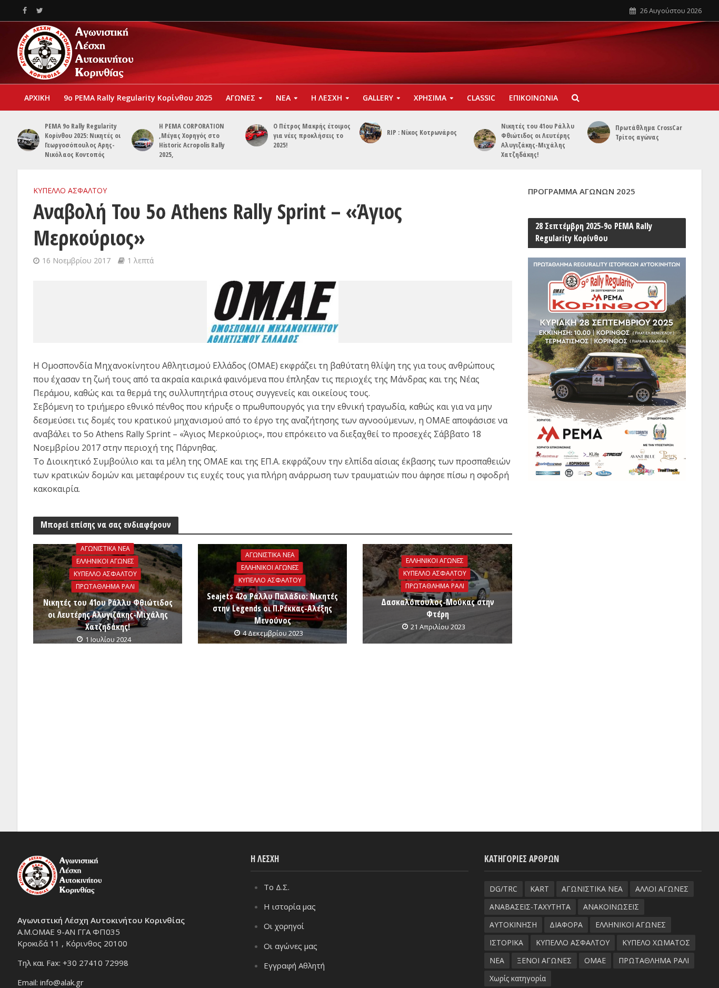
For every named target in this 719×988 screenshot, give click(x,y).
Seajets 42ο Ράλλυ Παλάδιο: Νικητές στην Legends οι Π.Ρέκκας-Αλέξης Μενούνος (272, 608)
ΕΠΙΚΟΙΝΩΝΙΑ (533, 98)
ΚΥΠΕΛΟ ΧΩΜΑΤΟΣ (656, 942)
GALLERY (378, 98)
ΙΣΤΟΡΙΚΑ (506, 942)
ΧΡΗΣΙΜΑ (430, 98)
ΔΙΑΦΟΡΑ (566, 925)
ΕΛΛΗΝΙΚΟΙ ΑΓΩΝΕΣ (105, 561)
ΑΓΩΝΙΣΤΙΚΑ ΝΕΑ (105, 548)
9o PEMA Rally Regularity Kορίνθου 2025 (138, 98)
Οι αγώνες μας (290, 946)
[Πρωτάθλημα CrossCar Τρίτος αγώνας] (598, 132)
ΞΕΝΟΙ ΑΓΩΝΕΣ (544, 960)
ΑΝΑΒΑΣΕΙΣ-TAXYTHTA (530, 907)
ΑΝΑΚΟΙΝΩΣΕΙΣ (611, 907)
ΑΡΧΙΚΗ (37, 98)
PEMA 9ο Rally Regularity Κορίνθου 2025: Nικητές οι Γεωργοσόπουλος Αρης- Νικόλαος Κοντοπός (83, 140)
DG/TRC (503, 889)
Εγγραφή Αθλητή (294, 965)
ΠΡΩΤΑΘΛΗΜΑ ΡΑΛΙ (105, 586)
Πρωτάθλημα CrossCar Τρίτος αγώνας (648, 132)
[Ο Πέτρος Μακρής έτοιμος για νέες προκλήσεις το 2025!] (256, 135)
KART (539, 889)
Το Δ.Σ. (276, 887)
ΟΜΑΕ (595, 960)
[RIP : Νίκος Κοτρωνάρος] (370, 132)
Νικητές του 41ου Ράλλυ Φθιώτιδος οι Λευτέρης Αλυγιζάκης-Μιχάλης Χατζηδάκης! (537, 140)
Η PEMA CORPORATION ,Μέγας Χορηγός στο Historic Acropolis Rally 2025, (192, 140)
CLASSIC (481, 98)
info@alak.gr (62, 982)
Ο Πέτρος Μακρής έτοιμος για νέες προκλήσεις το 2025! (312, 135)
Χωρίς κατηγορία (518, 978)
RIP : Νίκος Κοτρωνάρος (422, 132)
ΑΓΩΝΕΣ (240, 98)
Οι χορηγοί (284, 926)
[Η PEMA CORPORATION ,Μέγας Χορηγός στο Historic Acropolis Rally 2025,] (143, 140)
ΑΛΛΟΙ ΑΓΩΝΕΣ (661, 889)
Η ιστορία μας (290, 906)
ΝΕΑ (283, 98)
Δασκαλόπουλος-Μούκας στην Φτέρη (437, 608)
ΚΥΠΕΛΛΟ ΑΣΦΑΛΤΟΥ (70, 190)
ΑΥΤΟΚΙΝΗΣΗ (513, 925)
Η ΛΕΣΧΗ (326, 98)
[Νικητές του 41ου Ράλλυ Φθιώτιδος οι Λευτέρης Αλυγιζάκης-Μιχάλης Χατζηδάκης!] (485, 140)
